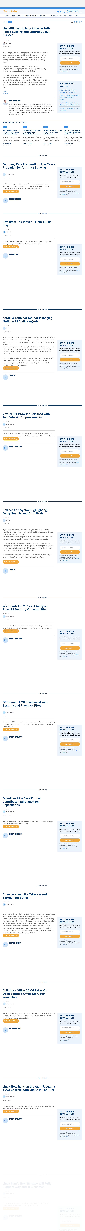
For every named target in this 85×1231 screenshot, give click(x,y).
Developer (42, 16)
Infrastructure (30, 16)
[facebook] (58, 12)
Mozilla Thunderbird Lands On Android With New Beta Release (52, 132)
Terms (77, 69)
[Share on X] (77, 22)
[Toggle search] (81, 12)
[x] (64, 12)
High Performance (65, 16)
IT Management (17, 16)
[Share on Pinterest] (79, 22)
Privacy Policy (65, 71)
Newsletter (73, 11)
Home (4, 22)
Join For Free (69, 63)
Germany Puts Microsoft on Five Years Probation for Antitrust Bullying (11, 132)
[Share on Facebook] (74, 22)
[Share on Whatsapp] (81, 22)
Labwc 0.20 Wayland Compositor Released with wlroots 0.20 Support (69, 97)
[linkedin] (61, 12)
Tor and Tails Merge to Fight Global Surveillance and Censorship (72, 132)
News (6, 16)
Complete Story (9, 191)
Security (53, 16)
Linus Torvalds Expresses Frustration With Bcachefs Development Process (32, 132)
